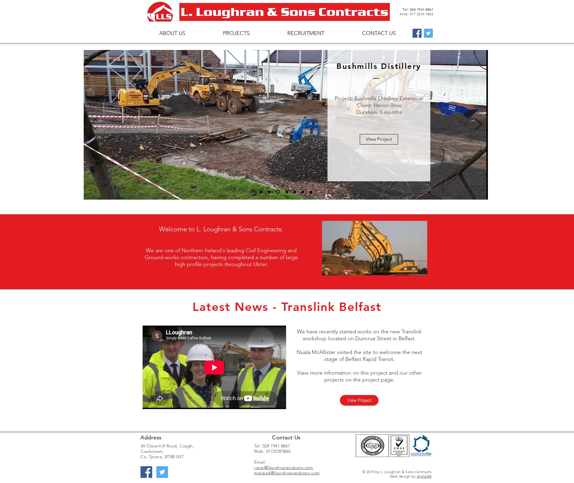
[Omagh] (311, 192)
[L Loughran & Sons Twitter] (428, 33)
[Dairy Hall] (303, 192)
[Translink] (287, 192)
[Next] (478, 125)
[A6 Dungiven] (295, 192)
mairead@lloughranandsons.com (287, 473)
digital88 (424, 476)
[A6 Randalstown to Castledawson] (261, 192)
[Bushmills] (269, 192)
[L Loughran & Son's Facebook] (417, 33)
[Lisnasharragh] (278, 192)
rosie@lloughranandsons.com (283, 467)
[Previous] (93, 125)
